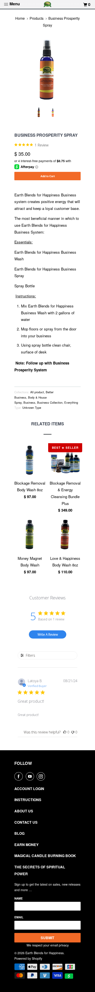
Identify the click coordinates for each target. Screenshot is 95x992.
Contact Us (26, 822)
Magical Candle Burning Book (45, 855)
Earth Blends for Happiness (44, 953)
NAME (18, 898)
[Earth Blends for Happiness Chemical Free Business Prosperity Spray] (47, 70)
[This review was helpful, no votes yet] (64, 732)
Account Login (29, 788)
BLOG (19, 833)
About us (23, 811)
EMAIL (18, 917)
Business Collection (50, 402)
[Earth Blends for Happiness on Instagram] (42, 776)
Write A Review (48, 634)
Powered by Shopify (28, 958)
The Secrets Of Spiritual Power (39, 870)
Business (29, 402)
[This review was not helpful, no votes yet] (72, 732)
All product (37, 392)
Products (37, 18)
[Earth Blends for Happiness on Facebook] (19, 776)
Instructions (27, 799)
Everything (71, 402)
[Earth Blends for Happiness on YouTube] (31, 776)
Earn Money (26, 844)
